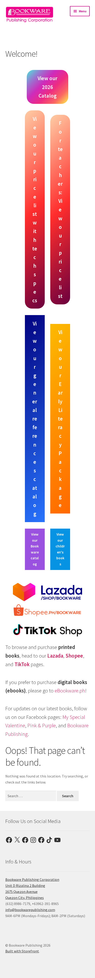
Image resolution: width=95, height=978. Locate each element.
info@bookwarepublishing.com (30, 909)
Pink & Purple (41, 725)
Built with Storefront (22, 951)
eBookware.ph (70, 690)
